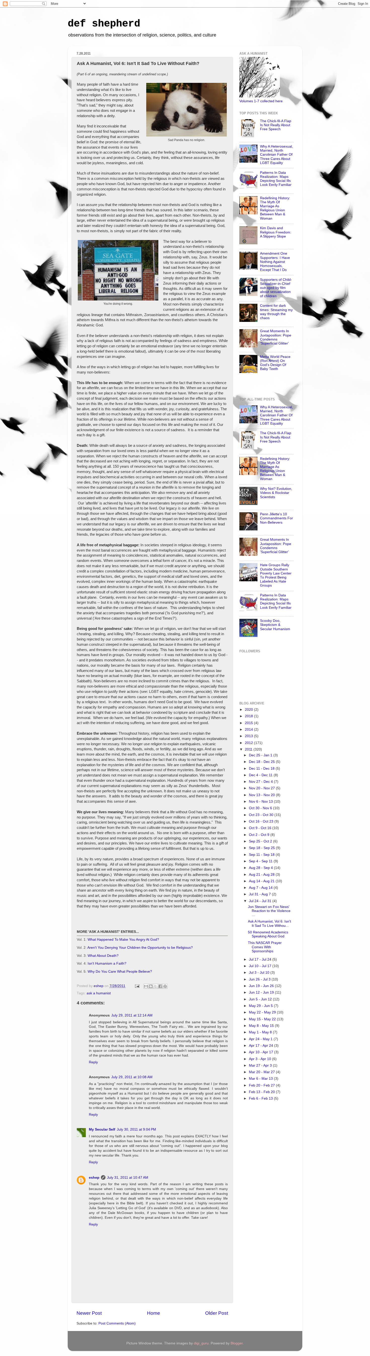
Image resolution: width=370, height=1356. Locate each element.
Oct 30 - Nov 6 (261, 808)
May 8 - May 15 (262, 1026)
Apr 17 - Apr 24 (261, 1045)
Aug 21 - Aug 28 (262, 874)
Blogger (237, 1343)
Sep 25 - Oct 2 (261, 841)
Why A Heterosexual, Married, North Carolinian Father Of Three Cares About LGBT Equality (276, 155)
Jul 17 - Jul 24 (260, 959)
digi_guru (201, 1343)
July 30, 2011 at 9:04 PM (136, 1129)
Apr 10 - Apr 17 (261, 1052)
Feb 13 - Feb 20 (262, 1092)
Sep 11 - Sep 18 (262, 855)
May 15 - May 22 (263, 1019)
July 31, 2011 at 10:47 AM (127, 1177)
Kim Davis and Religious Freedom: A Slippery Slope (275, 232)
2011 (249, 749)
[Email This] (146, 986)
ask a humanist (99, 993)
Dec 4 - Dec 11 (261, 775)
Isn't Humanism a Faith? (107, 963)
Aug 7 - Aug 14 (261, 888)
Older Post (216, 1313)
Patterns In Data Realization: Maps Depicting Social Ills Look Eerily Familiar (275, 179)
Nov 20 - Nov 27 (262, 788)
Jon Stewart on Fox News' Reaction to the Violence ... (269, 911)
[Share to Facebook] (160, 986)
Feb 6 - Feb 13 (261, 1098)
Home (153, 1313)
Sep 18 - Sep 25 (262, 848)
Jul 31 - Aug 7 (260, 894)
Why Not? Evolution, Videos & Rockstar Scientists (276, 493)
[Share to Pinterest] (165, 986)
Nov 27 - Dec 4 (261, 782)
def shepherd (104, 23)
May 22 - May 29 (263, 1012)
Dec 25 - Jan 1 (261, 755)
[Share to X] (155, 986)
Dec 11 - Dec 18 (262, 768)
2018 (249, 716)
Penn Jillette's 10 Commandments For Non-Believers (276, 518)
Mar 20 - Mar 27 (262, 1072)
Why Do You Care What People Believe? (120, 971)
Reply (93, 1062)
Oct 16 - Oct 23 (261, 821)
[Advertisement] (259, 1186)
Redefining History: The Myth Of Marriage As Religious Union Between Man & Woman (275, 208)
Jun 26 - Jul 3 (260, 979)
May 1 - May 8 (261, 1032)
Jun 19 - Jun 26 (262, 986)
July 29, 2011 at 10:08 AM (132, 1077)
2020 (249, 709)
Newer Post (89, 1313)
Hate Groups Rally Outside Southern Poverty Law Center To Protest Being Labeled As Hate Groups (275, 575)
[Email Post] (136, 986)
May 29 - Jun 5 (261, 1006)
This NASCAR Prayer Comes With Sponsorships (265, 947)
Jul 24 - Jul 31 (260, 901)
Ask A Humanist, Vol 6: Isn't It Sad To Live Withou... (269, 923)
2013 (249, 736)
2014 (249, 729)
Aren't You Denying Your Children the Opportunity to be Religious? (140, 947)
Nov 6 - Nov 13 (261, 801)
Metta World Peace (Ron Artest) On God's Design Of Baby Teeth (275, 363)
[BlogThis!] (150, 986)
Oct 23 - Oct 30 (261, 815)
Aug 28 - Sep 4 (261, 868)
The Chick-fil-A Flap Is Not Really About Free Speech (275, 125)
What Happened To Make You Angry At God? (123, 939)
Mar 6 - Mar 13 (261, 1078)
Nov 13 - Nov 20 (262, 795)
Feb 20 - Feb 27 (262, 1085)
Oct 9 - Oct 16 (260, 828)
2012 (249, 743)
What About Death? (103, 956)
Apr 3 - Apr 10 (260, 1059)
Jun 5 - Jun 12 (261, 999)
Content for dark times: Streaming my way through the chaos (276, 312)
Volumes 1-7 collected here (261, 101)
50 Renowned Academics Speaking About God (268, 934)
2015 (249, 723)
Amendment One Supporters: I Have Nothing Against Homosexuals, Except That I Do (275, 262)
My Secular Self (102, 1129)
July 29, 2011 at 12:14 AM (132, 1015)
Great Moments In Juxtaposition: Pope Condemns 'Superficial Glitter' (275, 337)
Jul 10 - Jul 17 (260, 966)
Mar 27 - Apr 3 (261, 1065)
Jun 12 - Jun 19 (262, 992)
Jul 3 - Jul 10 (259, 972)
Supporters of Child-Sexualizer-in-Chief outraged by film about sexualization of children (276, 288)
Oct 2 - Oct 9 (259, 835)
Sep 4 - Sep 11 (261, 861)
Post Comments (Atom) (117, 1323)
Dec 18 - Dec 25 (262, 762)
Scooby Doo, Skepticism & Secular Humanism (275, 625)
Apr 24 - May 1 (261, 1039)
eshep (94, 1177)
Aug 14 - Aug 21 (262, 881)
